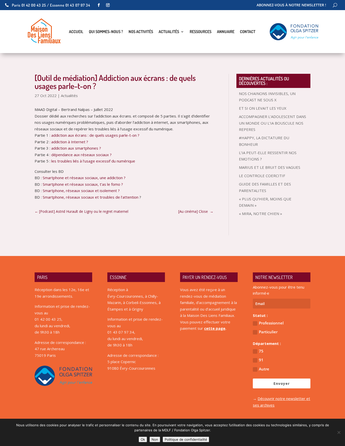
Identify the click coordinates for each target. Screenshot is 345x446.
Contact (247, 32)
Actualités (169, 32)
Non (155, 439)
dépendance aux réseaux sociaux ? (81, 154)
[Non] (338, 432)
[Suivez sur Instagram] (107, 5)
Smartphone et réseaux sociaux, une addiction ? (84, 177)
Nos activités (141, 32)
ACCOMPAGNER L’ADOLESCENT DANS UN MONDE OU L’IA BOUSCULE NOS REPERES (272, 123)
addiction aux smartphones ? (76, 148)
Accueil (76, 32)
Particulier (268, 331)
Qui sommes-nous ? (106, 32)
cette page (214, 328)
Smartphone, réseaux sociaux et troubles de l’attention (91, 197)
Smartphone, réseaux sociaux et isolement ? (81, 190)
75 (261, 351)
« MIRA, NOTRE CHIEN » (260, 213)
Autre (264, 368)
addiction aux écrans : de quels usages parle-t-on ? (95, 135)
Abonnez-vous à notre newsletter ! (291, 5)
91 (261, 359)
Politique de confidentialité (186, 439)
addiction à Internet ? (69, 141)
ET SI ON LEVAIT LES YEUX (262, 108)
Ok (143, 439)
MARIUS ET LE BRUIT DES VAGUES (269, 167)
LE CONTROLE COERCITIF (262, 175)
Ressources (200, 32)
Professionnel (271, 322)
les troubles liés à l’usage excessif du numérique (93, 160)
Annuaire (225, 32)
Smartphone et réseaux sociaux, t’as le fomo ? (83, 184)
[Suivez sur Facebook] (98, 5)
